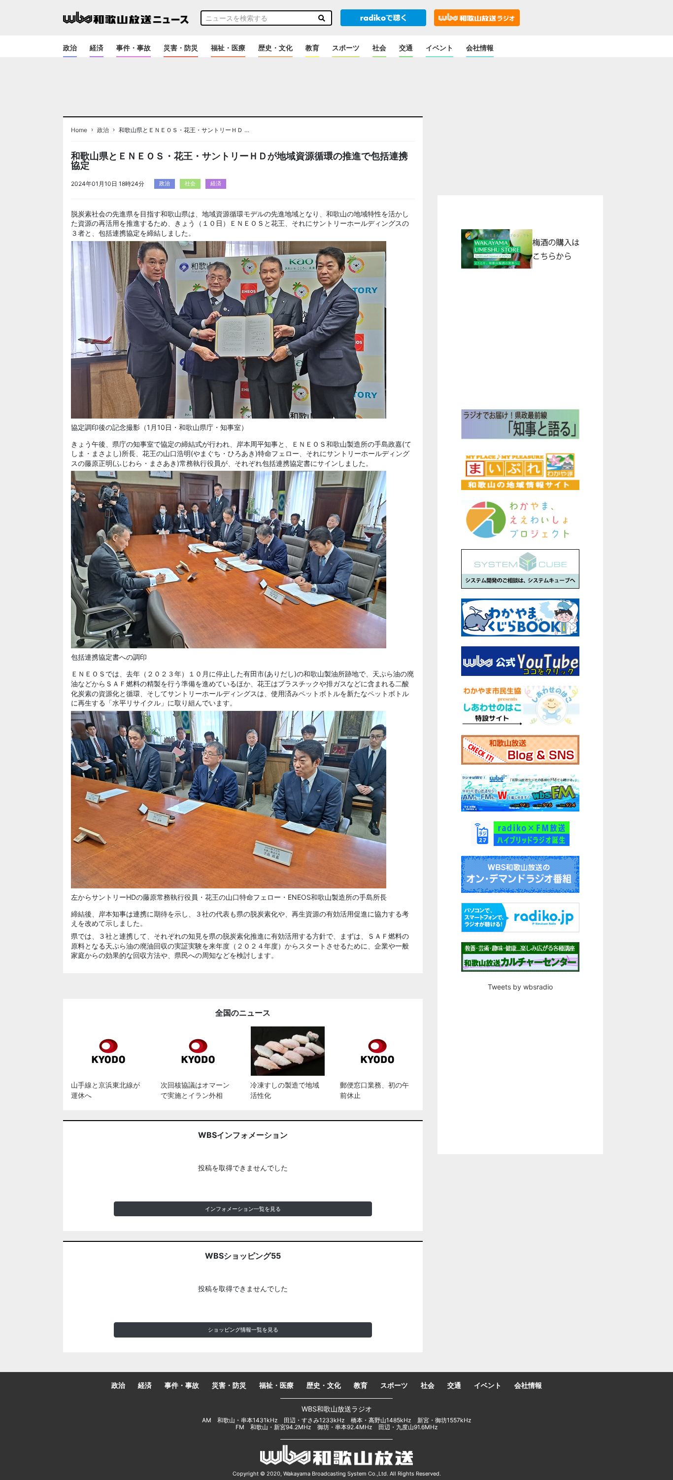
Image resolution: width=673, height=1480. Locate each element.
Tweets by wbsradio (520, 987)
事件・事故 (133, 47)
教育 (312, 47)
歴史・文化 (275, 47)
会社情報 (480, 47)
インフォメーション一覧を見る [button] (243, 1208)
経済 (96, 47)
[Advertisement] (520, 338)
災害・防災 (181, 47)
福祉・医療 (228, 47)
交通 (406, 47)
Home (79, 130)
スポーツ (346, 47)
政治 (70, 47)
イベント (439, 47)
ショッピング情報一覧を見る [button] (243, 1329)
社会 (379, 47)
